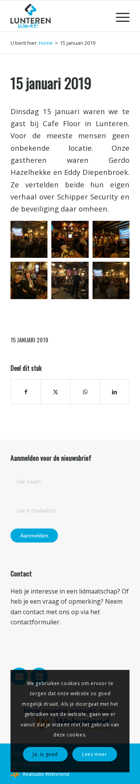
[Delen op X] (55, 392)
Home (46, 42)
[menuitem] (119, 16)
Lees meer (94, 754)
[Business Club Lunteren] (58, 16)
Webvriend (57, 774)
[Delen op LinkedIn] (114, 392)
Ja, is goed (45, 754)
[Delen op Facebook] (25, 392)
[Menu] (119, 16)
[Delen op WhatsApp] (85, 392)
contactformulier (35, 622)
